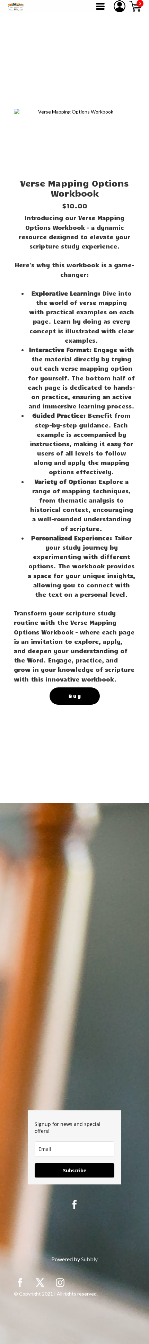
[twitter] (40, 1283)
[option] (73, 142)
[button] (100, 6)
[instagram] (60, 1283)
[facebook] (74, 1204)
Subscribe (74, 1170)
